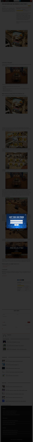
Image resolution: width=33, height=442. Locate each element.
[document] (16, 221)
